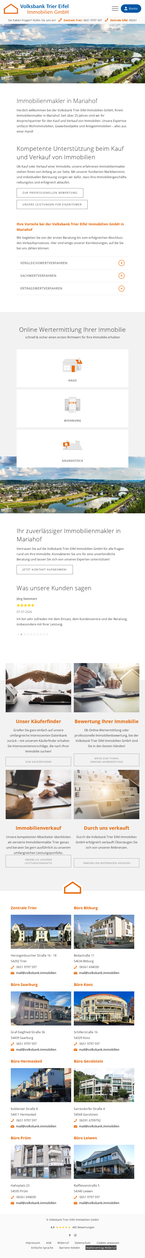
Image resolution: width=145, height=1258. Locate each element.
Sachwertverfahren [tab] (38, 276)
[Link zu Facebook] (69, 1235)
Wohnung (72, 420)
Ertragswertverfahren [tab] (41, 288)
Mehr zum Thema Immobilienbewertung (106, 760)
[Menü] (113, 9)
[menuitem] (113, 9)
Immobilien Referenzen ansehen (106, 863)
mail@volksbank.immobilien (36, 973)
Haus (72, 380)
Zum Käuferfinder (38, 761)
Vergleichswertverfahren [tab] (43, 263)
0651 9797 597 (92, 20)
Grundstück (72, 461)
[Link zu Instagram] (75, 1235)
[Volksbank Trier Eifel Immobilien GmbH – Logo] (36, 7)
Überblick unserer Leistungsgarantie (38, 861)
